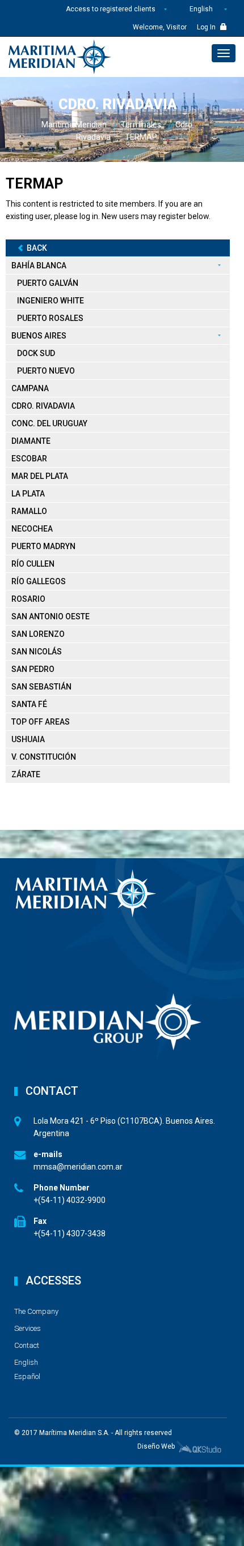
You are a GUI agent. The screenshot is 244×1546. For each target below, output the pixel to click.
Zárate (25, 774)
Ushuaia (28, 739)
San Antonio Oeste (50, 616)
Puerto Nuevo (46, 370)
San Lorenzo (38, 634)
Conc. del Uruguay (49, 423)
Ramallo (29, 511)
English (201, 9)
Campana (30, 388)
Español (27, 1376)
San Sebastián (41, 686)
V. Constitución (43, 756)
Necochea (32, 528)
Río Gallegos (38, 581)
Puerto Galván (47, 283)
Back (37, 247)
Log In (207, 27)
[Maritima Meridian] (60, 57)
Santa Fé (29, 704)
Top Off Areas (40, 721)
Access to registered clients (111, 9)
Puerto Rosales (50, 318)
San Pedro (32, 669)
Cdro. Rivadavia (43, 405)
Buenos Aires (38, 335)
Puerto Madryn (43, 546)
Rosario (28, 598)
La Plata (28, 493)
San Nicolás (36, 651)
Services (27, 1328)
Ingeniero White (50, 300)
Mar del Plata (39, 476)
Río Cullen (32, 563)
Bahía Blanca (38, 265)
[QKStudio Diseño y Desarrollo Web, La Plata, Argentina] (198, 1446)
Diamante (31, 441)
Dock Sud (36, 353)
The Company (36, 1311)
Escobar (29, 458)
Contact (26, 1345)
